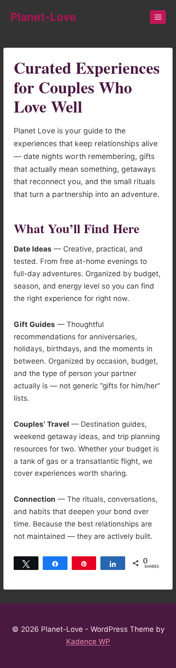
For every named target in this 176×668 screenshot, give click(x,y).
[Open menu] (158, 16)
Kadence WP (88, 641)
